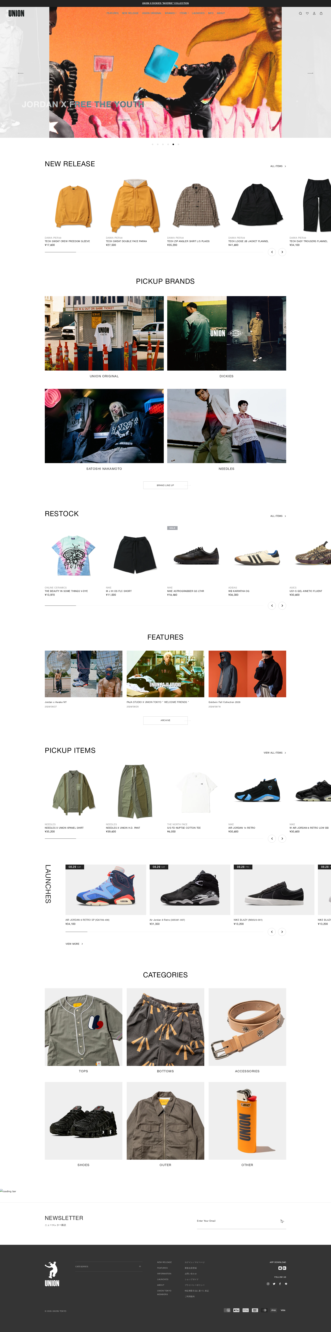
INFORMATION (164, 1274)
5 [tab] (173, 144)
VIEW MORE (124, 120)
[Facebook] (280, 1283)
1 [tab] (152, 144)
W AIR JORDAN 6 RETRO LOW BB (309, 828)
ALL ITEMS (276, 166)
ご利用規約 (190, 1297)
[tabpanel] (165, 69)
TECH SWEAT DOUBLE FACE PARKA (126, 242)
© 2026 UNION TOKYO (55, 1311)
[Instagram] (268, 1283)
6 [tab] (178, 144)
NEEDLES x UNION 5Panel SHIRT (64, 828)
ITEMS (183, 13)
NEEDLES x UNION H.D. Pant (123, 828)
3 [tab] (163, 144)
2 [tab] (157, 144)
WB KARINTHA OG (238, 591)
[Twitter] (274, 1283)
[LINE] (286, 1283)
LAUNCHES (198, 13)
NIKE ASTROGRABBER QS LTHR (185, 591)
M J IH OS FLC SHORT (119, 591)
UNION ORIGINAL (152, 13)
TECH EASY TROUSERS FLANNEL (309, 242)
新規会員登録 (191, 1268)
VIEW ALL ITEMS (273, 753)
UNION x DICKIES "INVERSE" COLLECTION (165, 3)
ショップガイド (192, 1280)
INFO (211, 13)
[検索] (300, 13)
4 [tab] (168, 144)
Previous (272, 252)
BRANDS (170, 13)
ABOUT (221, 13)
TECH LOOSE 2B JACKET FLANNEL (248, 242)
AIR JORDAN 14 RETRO (241, 828)
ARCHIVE (165, 721)
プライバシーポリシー (195, 1285)
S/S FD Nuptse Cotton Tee (184, 828)
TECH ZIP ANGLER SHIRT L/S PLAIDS (188, 242)
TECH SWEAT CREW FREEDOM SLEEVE (67, 242)
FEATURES (113, 13)
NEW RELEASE (130, 13)
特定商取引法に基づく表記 (197, 1291)
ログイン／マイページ (195, 1262)
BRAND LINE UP (165, 486)
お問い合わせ (191, 1274)
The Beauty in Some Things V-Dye (66, 591)
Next (310, 72)
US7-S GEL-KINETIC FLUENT (306, 591)
